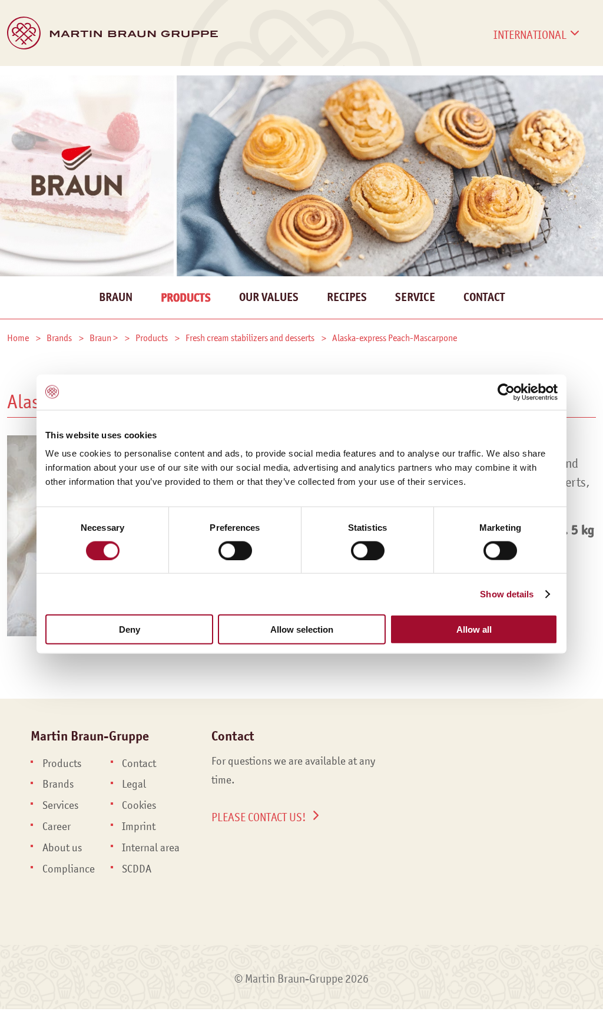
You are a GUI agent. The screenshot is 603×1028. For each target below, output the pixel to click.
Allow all (474, 629)
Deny (129, 629)
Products (32, 80)
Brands (97, 80)
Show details (507, 594)
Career (472, 80)
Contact (540, 80)
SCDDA (136, 868)
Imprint (138, 826)
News (345, 80)
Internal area (151, 847)
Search (587, 93)
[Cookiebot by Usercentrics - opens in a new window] (506, 392)
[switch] (235, 550)
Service (415, 297)
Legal (134, 784)
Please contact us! (258, 817)
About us (62, 847)
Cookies (139, 805)
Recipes (347, 297)
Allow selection (301, 629)
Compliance (68, 868)
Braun (115, 297)
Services (161, 80)
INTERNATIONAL (529, 35)
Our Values (269, 297)
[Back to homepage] (112, 32)
